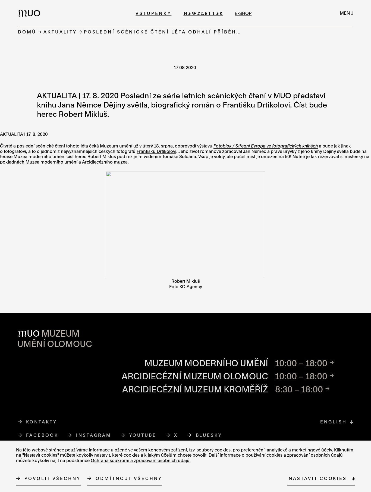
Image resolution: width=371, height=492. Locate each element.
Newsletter (203, 13)
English (333, 421)
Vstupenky (153, 13)
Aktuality (60, 31)
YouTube (143, 435)
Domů (27, 31)
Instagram (94, 435)
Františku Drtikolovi (156, 151)
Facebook (42, 435)
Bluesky (209, 435)
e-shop (243, 13)
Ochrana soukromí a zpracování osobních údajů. (141, 460)
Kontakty (41, 421)
